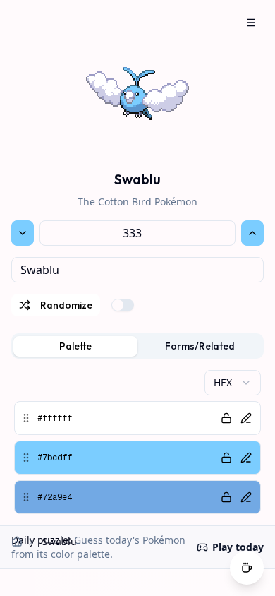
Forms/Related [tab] (200, 346)
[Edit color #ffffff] (246, 418)
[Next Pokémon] (252, 233)
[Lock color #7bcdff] (226, 457)
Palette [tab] (75, 346)
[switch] (122, 305)
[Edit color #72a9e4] (246, 497)
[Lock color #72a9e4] (226, 497)
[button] (137, 418)
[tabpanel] (137, 442)
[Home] (17, 541)
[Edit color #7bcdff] (246, 457)
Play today (238, 547)
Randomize (66, 305)
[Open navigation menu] (251, 22)
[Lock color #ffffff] (226, 418)
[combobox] (137, 269)
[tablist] (137, 346)
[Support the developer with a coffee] (247, 569)
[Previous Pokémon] (22, 233)
